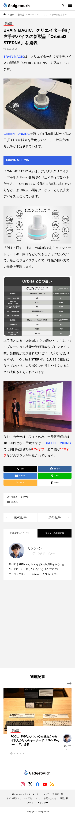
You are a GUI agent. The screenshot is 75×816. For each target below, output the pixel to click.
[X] (30, 784)
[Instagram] (23, 784)
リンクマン (24, 497)
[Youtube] (45, 784)
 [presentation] (69, 683)
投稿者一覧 (57, 794)
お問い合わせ (50, 798)
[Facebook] (37, 784)
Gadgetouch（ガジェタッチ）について (30, 794)
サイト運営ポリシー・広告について (23, 798)
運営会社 (64, 798)
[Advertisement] (37, 624)
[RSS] (52, 784)
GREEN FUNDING (16, 133)
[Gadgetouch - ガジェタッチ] (16, 5)
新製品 (14, 501)
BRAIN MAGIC (13, 56)
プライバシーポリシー (37, 802)
